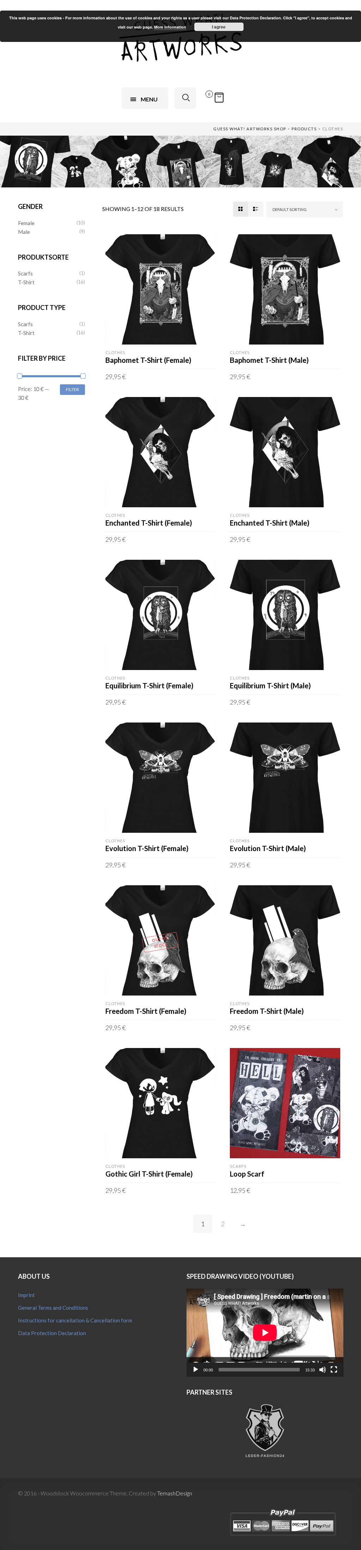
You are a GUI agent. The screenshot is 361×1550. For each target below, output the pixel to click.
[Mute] (322, 1369)
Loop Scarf (247, 1174)
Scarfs (25, 273)
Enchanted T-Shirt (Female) (148, 523)
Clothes (115, 352)
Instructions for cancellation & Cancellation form (75, 1320)
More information (170, 27)
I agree (219, 27)
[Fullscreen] (333, 1369)
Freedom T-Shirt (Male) (267, 1011)
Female (26, 223)
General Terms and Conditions (53, 1307)
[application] (264, 1333)
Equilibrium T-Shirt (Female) (149, 685)
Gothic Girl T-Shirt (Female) (149, 1174)
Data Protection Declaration (52, 1333)
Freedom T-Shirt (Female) (145, 1011)
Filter (72, 389)
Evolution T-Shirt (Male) (268, 848)
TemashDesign (174, 1493)
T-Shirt (26, 282)
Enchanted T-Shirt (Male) (270, 523)
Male (24, 232)
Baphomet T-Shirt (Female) (148, 360)
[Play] (195, 1369)
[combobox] (304, 209)
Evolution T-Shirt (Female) (147, 848)
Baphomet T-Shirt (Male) (269, 360)
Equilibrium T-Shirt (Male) (270, 685)
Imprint (26, 1295)
